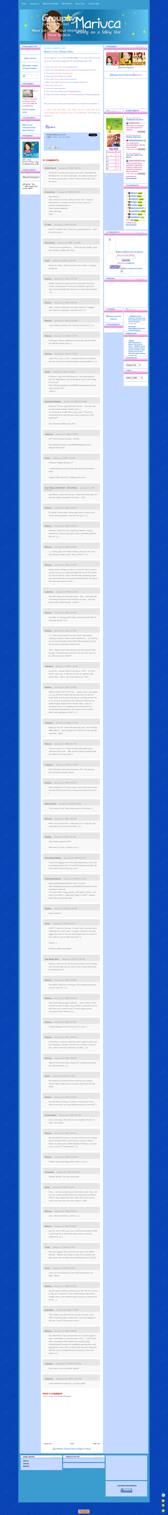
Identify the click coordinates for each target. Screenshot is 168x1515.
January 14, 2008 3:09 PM (65, 819)
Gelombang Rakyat (53, 858)
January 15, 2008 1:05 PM (65, 980)
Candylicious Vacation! (134, 120)
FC (108, 161)
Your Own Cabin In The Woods (134, 156)
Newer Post (47, 1443)
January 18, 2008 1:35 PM (67, 1310)
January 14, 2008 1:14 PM (65, 613)
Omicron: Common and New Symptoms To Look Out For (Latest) (136, 320)
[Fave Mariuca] (163, 1506)
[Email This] (48, 147)
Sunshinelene (50, 1115)
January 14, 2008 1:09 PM (65, 526)
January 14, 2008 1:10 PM (65, 547)
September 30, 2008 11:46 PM (68, 1364)
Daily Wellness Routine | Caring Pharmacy (136, 329)
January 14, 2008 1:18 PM (67, 666)
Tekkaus (131, 340)
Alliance (26, 1461)
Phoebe (57, 79)
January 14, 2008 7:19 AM (64, 458)
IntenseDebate (131, 178)
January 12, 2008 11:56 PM (65, 321)
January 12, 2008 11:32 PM (63, 261)
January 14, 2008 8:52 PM (75, 858)
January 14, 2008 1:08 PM (65, 508)
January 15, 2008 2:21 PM (63, 1076)
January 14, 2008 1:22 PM (65, 687)
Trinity (54, 110)
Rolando (52, 113)
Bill (132, 220)
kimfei (47, 1076)
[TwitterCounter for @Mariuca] (113, 319)
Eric (83, 110)
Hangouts (34, 3)
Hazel (97, 110)
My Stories (132, 326)
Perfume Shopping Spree (64, 73)
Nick (56, 113)
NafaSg (48, 837)
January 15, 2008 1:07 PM (65, 1022)
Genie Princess (64, 1396)
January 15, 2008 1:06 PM (65, 998)
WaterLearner (50, 804)
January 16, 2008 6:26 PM (65, 1211)
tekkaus (134, 214)
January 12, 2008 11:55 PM (65, 303)
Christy (46, 113)
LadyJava (49, 434)
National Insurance (136, 140)
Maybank (26, 1466)
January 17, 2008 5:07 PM (63, 1247)
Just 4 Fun (61, 137)
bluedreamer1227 (137, 208)
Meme (68, 137)
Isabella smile (58, 85)
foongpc (134, 202)
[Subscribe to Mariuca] (163, 1501)
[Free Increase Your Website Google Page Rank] (126, 67)
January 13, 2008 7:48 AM (64, 372)
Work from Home (50, 3)
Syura (69, 110)
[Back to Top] (163, 1511)
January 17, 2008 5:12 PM (65, 1286)
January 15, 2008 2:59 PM (65, 1133)
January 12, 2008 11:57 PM (65, 336)
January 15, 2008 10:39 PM (65, 1157)
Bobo (93, 110)
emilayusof (49, 1172)
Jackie (49, 110)
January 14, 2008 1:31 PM (65, 744)
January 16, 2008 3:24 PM (63, 1187)
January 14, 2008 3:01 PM (70, 804)
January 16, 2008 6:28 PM (65, 1226)
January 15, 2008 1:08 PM (65, 1037)
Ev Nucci (69, 113)
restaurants (70, 94)
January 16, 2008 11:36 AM (68, 1172)
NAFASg (62, 113)
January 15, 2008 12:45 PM (73, 959)
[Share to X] (53, 147)
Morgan (84, 113)
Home (24, 3)
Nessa (47, 458)
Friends (54, 137)
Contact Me (93, 3)
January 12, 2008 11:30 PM (68, 243)
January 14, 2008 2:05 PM (65, 783)
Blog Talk (80, 3)
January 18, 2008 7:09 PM (65, 1331)
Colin (58, 58)
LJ (45, 110)
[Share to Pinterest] (58, 147)
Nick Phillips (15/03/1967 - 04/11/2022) (61, 488)
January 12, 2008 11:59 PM (65, 354)
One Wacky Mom (52, 959)
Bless (64, 110)
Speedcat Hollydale (53, 401)
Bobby (74, 110)
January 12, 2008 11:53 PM (65, 279)
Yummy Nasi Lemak (60, 67)
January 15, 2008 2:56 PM (70, 1115)
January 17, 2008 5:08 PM (63, 1268)
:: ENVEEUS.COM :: (135, 316)
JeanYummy (135, 211)
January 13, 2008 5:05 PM (67, 434)
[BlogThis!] (50, 147)
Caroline (134, 205)
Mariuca (48, 279)
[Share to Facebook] (55, 147)
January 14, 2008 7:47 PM (65, 837)
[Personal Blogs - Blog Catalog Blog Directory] (126, 1485)
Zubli (79, 110)
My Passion (67, 3)
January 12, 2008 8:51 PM (65, 225)
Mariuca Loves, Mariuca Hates (58, 51)
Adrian (59, 110)
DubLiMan (49, 1310)
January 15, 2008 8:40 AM (64, 924)
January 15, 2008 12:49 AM (65, 908)
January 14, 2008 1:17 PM (65, 631)
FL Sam (48, 225)
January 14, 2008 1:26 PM (67, 723)
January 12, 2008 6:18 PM (68, 192)
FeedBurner (130, 263)
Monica (133, 196)
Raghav (48, 908)
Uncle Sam (76, 113)
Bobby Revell (50, 168)
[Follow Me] (163, 1495)
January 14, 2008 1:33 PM (67, 765)
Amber (88, 110)
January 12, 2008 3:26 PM (70, 168)
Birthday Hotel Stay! (133, 137)
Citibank (26, 1463)
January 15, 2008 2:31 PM (65, 1097)
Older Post (96, 1443)
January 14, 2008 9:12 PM (75, 879)
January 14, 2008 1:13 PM (65, 565)
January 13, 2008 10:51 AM (75, 401)
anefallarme (135, 217)
